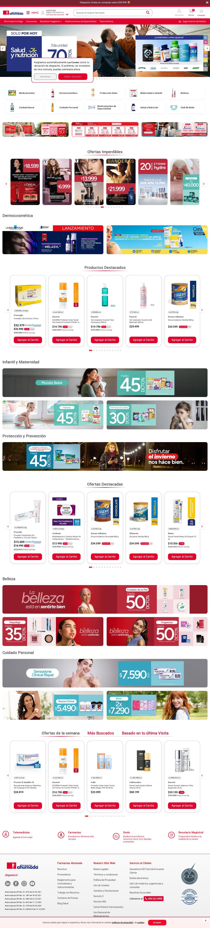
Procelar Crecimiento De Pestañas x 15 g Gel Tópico (25, 536)
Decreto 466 (100, 901)
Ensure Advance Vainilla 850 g (180, 320)
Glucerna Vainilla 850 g (139, 537)
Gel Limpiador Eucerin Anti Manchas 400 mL (140, 321)
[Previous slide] (6, 183)
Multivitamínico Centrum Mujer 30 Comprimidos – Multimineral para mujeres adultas (66, 539)
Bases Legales (101, 869)
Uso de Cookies (101, 885)
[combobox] (113, 12)
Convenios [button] (31, 21)
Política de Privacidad (105, 880)
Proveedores (64, 874)
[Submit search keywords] (148, 12)
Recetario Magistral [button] (50, 21)
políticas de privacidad (122, 922)
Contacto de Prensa (67, 898)
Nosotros (62, 869)
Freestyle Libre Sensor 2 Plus (26, 318)
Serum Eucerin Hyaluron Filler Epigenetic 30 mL (180, 787)
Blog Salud (62, 903)
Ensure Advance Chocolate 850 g (105, 537)
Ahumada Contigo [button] (13, 21)
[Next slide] (203, 183)
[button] (179, 13)
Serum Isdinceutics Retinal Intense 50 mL (140, 787)
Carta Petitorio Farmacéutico (108, 907)
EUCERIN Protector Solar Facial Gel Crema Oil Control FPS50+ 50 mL (66, 322)
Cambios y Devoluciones (106, 890)
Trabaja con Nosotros (68, 892)
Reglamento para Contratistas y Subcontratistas (66, 883)
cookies (140, 922)
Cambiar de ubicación (55, 14)
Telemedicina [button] (106, 21)
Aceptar (157, 922)
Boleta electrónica (139, 878)
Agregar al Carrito (27, 339)
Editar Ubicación (72, 76)
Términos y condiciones (106, 874)
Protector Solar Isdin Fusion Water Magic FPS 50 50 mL (103, 787)
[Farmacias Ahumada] (13, 12)
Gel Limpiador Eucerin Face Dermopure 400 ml (102, 321)
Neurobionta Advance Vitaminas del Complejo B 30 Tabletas (27, 787)
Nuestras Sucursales (140, 892)
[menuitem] (192, 21)
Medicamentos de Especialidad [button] (80, 21)
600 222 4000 (155, 898)
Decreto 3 (99, 896)
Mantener (45, 76)
